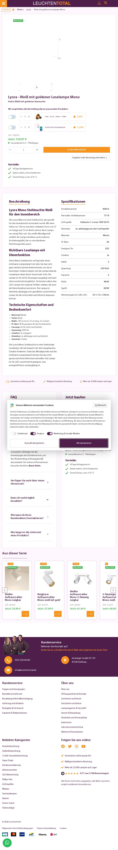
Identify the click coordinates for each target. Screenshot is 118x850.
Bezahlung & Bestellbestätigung (17, 699)
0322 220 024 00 (22, 660)
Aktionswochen (9, 770)
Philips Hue (7, 779)
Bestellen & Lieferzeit (12, 694)
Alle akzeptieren (84, 443)
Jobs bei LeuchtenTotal (72, 727)
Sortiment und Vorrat (71, 699)
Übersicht (102, 405)
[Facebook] (63, 747)
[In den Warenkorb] (25, 614)
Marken (5, 789)
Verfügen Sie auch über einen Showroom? (27, 482)
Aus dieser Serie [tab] (14, 553)
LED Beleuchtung (10, 775)
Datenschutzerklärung (46, 828)
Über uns (65, 689)
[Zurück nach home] (14, 10)
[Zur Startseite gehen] (54, 3)
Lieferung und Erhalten (13, 703)
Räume (5, 798)
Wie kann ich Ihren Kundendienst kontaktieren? (27, 517)
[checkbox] (18, 433)
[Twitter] (70, 747)
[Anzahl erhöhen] (37, 150)
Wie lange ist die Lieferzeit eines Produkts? (26, 534)
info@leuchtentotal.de (25, 670)
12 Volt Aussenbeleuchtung (15, 756)
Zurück (7, 10)
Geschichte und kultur (71, 703)
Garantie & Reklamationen (14, 713)
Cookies (63, 828)
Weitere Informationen (72, 732)
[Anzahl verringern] (10, 150)
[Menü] (3, 3)
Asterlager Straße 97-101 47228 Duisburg (84, 660)
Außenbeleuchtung (11, 751)
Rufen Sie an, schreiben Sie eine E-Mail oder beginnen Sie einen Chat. (74, 650)
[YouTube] (83, 747)
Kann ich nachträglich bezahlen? (23, 499)
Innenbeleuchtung (10, 746)
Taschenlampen (9, 794)
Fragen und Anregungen (13, 689)
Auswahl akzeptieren (34, 443)
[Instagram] (77, 747)
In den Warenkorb (77, 150)
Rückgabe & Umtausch (12, 708)
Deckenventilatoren (11, 765)
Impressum (66, 722)
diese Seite (34, 466)
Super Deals (7, 760)
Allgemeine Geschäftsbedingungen (17, 828)
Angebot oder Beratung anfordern (88, 158)
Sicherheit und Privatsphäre (74, 718)
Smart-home (8, 803)
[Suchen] (105, 3)
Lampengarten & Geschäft (73, 708)
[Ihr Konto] (99, 3)
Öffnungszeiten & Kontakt (73, 694)
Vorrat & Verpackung (70, 713)
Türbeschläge (8, 808)
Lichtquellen (8, 784)
